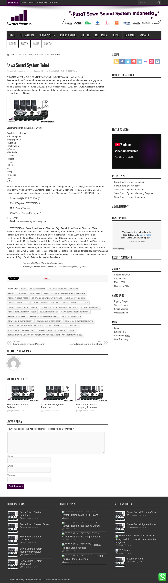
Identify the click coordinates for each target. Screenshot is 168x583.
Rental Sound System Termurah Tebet (60, 307)
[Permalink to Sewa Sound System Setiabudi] (23, 400)
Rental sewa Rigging (75, 298)
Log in (117, 328)
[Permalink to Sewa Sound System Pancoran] (57, 400)
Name (10, 456)
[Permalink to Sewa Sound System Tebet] (13, 532)
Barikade (130, 35)
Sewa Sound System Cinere (142, 512)
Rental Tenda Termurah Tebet (22, 312)
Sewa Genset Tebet (49, 312)
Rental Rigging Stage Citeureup (82, 557)
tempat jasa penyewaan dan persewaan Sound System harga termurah (41, 330)
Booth (24, 43)
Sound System (47, 35)
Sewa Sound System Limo (141, 524)
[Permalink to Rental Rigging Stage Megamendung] (80, 532)
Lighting (85, 35)
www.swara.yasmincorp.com (33, 221)
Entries (120, 332)
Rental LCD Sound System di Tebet (24, 293)
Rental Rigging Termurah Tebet (47, 298)
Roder (12, 43)
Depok (24, 289)
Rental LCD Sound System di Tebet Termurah (64, 293)
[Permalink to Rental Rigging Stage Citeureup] (78, 554)
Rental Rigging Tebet (18, 298)
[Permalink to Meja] (119, 549)
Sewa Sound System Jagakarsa (35, 2)
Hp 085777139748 (37, 289)
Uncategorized (121, 312)
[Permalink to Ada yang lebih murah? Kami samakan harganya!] (136, 535)
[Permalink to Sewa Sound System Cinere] (120, 520)
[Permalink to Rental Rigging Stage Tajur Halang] (79, 510)
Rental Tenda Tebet (90, 307)
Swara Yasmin (121, 309)
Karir (36, 43)
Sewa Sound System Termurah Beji (62, 326)
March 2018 (119, 282)
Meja (127, 550)
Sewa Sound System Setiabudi (86, 343)
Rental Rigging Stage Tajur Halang (80, 514)
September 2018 (122, 274)
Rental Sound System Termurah (23, 307)
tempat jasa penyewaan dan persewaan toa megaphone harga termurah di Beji (45, 335)
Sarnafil (144, 35)
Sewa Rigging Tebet (17, 316)
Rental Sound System (18, 303)
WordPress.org (121, 339)
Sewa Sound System (71, 316)
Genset (116, 35)
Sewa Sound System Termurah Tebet (25, 326)
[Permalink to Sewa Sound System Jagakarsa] (13, 568)
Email (10, 466)
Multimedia (101, 35)
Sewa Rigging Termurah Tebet (44, 316)
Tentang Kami (27, 35)
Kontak (48, 43)
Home (12, 35)
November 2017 (121, 286)
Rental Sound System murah (45, 303)
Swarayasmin (20, 71)
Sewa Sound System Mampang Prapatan (86, 406)
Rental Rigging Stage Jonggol (81, 546)
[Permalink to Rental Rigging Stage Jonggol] (77, 543)
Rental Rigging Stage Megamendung (81, 536)
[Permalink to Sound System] (120, 566)
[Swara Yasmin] (84, 23)
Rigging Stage (68, 35)
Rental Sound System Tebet (75, 303)
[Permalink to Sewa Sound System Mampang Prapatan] (91, 400)
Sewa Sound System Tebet (49, 321)
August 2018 (120, 278)
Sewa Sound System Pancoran (29, 343)
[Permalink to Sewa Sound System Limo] (120, 532)
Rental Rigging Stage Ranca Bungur (81, 525)
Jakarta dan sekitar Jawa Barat (63, 289)
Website (11, 475)
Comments (122, 335)
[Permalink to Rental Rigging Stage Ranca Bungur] (80, 521)
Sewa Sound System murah (20, 321)
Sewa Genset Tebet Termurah (75, 312)
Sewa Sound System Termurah (79, 321)
